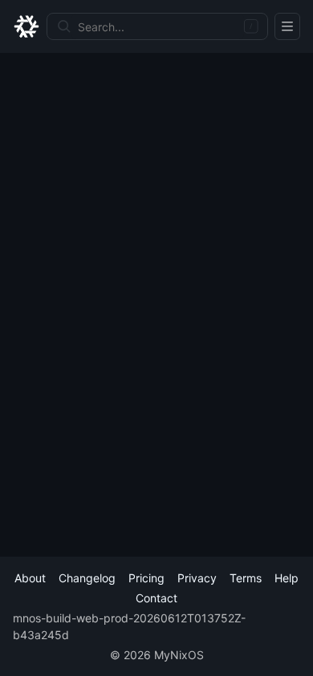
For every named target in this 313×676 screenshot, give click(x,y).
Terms (246, 578)
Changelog (87, 578)
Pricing (146, 578)
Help (286, 578)
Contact (156, 598)
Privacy (197, 578)
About (30, 578)
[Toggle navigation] (287, 26)
